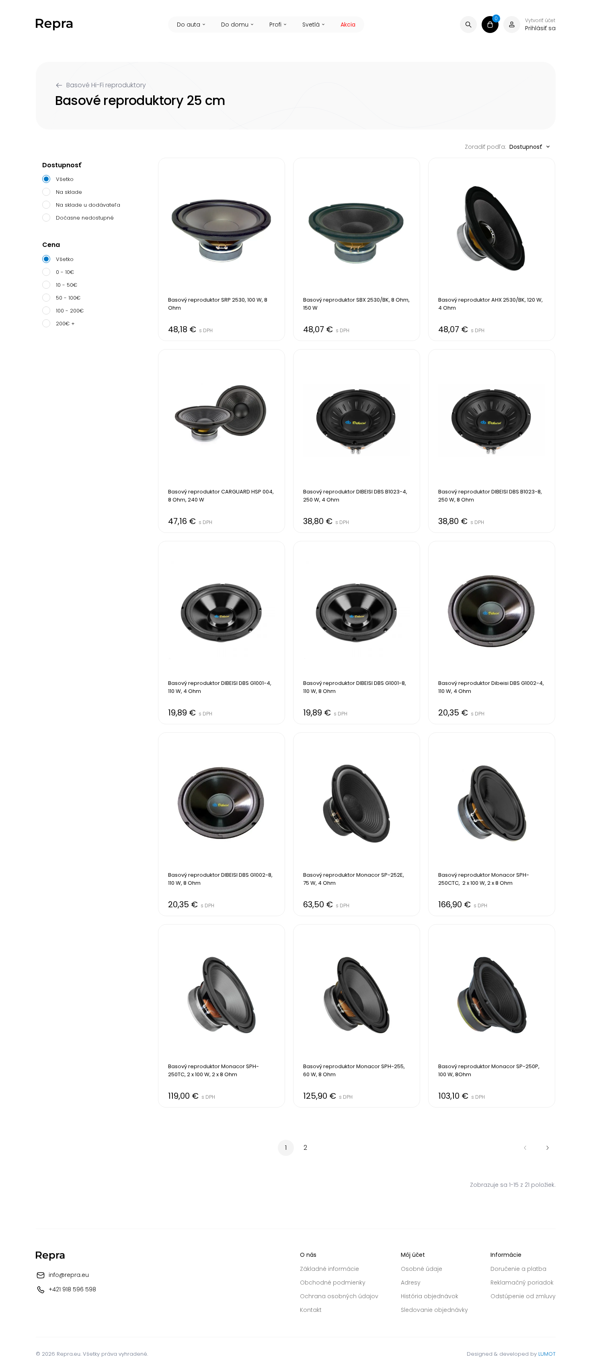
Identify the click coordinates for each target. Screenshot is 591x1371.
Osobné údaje (421, 1269)
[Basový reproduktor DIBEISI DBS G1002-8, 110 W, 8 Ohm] (221, 824)
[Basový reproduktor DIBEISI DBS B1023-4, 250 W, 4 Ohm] (356, 440)
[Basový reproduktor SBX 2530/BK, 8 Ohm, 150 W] (356, 249)
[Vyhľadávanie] (468, 24)
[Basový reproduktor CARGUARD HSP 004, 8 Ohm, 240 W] (221, 440)
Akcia (348, 25)
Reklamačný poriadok (522, 1283)
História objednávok (429, 1296)
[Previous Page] (525, 1148)
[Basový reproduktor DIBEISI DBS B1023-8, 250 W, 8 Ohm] (492, 440)
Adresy (411, 1283)
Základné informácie (329, 1269)
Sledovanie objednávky (434, 1310)
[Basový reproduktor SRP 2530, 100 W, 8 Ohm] (221, 249)
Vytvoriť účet (540, 20)
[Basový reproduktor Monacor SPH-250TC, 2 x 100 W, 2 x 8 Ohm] (221, 1016)
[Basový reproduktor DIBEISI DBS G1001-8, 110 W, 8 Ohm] (356, 632)
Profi (275, 25)
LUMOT (547, 1354)
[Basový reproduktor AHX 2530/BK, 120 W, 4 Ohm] (492, 249)
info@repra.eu (69, 1274)
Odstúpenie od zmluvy (523, 1296)
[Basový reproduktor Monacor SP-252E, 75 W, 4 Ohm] (356, 824)
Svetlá (311, 25)
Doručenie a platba (518, 1269)
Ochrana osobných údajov (339, 1296)
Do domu (234, 25)
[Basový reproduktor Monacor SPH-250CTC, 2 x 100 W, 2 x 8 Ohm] (492, 824)
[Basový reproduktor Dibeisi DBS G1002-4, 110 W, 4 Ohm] (492, 632)
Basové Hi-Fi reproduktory (106, 85)
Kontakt (311, 1310)
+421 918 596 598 (72, 1289)
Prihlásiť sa (540, 28)
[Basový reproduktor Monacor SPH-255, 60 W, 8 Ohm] (356, 1016)
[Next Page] (548, 1148)
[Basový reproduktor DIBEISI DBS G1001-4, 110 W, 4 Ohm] (221, 632)
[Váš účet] (511, 24)
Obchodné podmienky (332, 1283)
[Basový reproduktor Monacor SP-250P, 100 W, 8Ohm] (492, 1016)
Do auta (188, 25)
